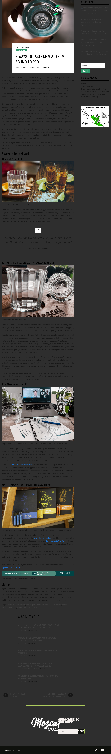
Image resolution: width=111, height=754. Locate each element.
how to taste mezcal (53, 604)
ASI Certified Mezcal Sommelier (19, 465)
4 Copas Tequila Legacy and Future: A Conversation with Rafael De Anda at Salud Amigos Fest (38, 626)
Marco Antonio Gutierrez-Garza (30, 67)
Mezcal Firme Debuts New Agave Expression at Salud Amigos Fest (38, 651)
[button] (29, 8)
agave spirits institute (35, 604)
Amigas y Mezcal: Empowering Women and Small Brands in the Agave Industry (37, 639)
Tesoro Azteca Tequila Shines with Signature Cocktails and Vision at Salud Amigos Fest (36, 664)
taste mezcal (32, 607)
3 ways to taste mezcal (16, 604)
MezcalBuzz (23, 630)
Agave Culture (21, 50)
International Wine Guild (56, 541)
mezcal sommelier (9, 607)
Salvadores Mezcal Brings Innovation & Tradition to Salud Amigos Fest (39, 677)
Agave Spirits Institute (43, 538)
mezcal (65, 604)
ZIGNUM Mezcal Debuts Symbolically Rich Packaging (53, 695)
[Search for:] (93, 65)
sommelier (21, 607)
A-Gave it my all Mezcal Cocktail (20, 695)
